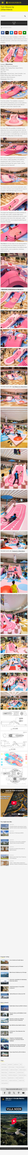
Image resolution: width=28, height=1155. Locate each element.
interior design (11, 1067)
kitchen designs (23, 1069)
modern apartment (19, 1077)
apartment (10, 1064)
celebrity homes (12, 1072)
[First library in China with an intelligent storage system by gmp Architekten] (5, 844)
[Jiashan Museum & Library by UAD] (5, 997)
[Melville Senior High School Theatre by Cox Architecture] (5, 858)
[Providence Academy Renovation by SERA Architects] (5, 850)
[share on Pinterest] (16, 32)
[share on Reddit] (20, 32)
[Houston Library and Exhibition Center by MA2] (5, 1015)
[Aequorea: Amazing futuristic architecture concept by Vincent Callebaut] (5, 1041)
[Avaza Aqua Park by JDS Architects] (5, 1055)
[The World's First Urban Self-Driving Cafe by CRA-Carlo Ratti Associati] (5, 1048)
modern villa (21, 1080)
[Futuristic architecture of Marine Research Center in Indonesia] (5, 1022)
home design (4, 1067)
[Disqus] (14, 891)
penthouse (16, 1064)
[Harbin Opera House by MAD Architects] (5, 1009)
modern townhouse (13, 1080)
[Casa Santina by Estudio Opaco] (5, 963)
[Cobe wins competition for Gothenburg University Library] (5, 983)
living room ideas (22, 1075)
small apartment (4, 1083)
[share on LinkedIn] (11, 32)
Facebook (4, 1093)
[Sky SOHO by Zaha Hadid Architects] (5, 1028)
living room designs (20, 1067)
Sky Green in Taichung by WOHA (16, 833)
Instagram (9, 1093)
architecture (3, 1064)
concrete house (20, 1072)
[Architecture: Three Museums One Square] (5, 1034)
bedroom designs (5, 1069)
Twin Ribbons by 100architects (19, 386)
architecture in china (7, 27)
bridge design (4, 1072)
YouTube (23, 1093)
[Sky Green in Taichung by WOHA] (5, 835)
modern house (4, 1080)
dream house (4, 1075)
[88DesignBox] (15, 3)
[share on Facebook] (2, 32)
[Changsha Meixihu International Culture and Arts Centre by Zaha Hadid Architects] (5, 828)
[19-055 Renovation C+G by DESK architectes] (5, 990)
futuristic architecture (12, 1075)
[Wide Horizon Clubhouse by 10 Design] (5, 976)
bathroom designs (14, 1069)
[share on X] (7, 32)
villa (21, 1064)
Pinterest (18, 1093)
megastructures (10, 1077)
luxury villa (3, 1077)
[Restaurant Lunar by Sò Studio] (5, 969)
